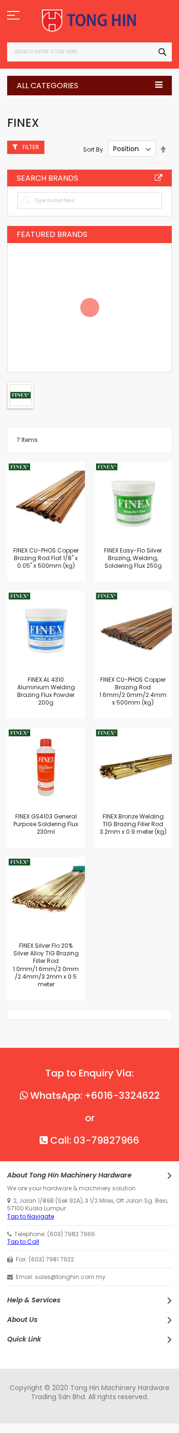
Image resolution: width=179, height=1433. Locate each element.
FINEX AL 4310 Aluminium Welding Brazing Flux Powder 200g (46, 691)
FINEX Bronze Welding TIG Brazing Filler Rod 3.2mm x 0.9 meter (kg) (133, 824)
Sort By (93, 149)
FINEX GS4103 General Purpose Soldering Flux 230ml (45, 824)
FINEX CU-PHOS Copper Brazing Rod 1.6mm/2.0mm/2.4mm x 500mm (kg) (133, 691)
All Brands (158, 178)
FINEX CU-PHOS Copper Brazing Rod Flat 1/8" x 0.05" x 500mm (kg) (46, 558)
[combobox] (89, 51)
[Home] (89, 21)
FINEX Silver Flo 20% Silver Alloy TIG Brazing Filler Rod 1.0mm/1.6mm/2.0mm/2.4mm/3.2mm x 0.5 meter (46, 965)
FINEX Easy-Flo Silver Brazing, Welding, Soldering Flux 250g (133, 558)
